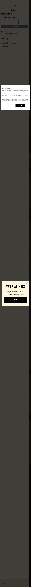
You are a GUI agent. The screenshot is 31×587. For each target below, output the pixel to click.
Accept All (20, 105)
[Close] (28, 86)
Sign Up (15, 300)
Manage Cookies (10, 105)
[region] (15, 97)
